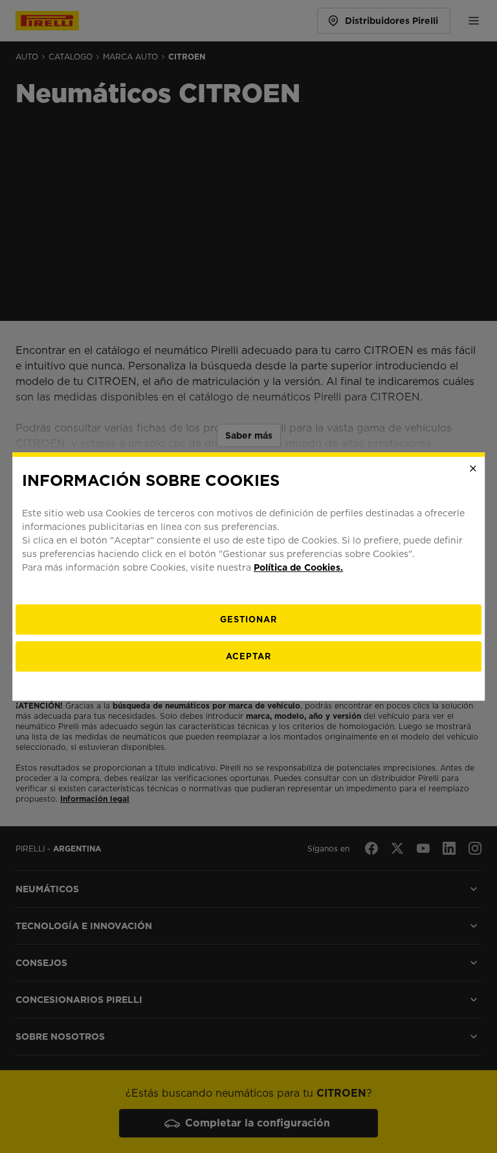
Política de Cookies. (298, 567)
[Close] (473, 468)
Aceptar (248, 656)
